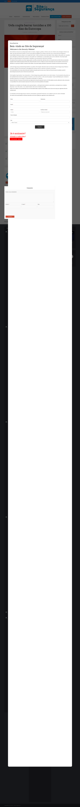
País (11, 120)
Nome (11, 99)
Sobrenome (43, 99)
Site (38, 204)
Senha (11, 109)
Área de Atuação (13, 115)
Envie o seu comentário (11, 192)
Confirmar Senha (44, 109)
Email (11, 104)
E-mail (23, 204)
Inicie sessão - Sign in (16, 139)
